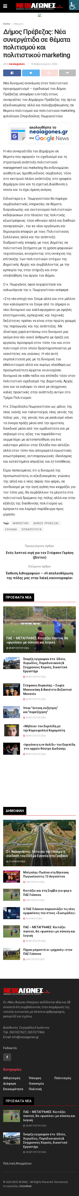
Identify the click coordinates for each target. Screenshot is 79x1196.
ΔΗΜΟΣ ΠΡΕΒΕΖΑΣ (46, 523)
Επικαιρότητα (13, 1089)
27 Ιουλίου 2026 (16, 861)
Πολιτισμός (62, 1078)
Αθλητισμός (11, 1078)
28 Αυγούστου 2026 (18, 648)
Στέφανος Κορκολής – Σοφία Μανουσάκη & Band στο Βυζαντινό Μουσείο (47, 689)
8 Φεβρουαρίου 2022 (44, 64)
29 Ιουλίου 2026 (33, 918)
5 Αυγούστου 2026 (34, 882)
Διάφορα (9, 1083)
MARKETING (21, 523)
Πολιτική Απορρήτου (17, 1163)
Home (6, 23)
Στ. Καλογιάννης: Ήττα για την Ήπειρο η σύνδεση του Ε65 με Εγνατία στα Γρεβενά (37, 854)
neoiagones (17, 64)
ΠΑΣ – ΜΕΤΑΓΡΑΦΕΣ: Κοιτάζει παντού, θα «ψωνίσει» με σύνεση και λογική (37, 640)
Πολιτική (35, 1089)
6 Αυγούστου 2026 (34, 900)
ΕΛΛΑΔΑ (11, 529)
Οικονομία (36, 1083)
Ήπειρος (18, 23)
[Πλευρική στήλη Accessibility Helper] (74, 5)
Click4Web (25, 1186)
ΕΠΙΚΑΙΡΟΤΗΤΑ (32, 529)
